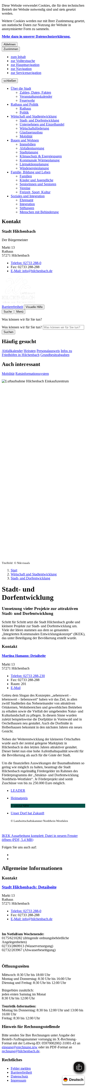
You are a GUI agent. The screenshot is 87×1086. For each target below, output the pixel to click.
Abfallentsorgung (32, 148)
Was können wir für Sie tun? (22, 327)
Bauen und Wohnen (25, 140)
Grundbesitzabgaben (54, 355)
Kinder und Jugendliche (36, 180)
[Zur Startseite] (18, 302)
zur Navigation (21, 69)
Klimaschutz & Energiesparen (41, 156)
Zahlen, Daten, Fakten (35, 92)
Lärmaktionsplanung (34, 164)
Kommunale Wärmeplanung (40, 160)
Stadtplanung (29, 152)
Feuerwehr (27, 100)
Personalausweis (48, 351)
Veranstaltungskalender (36, 96)
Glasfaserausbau (31, 132)
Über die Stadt (21, 88)
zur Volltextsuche (23, 61)
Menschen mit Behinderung (39, 212)
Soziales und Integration (28, 196)
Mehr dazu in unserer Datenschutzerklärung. (36, 36)
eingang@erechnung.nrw (19, 1047)
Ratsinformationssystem (32, 374)
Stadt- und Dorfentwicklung (39, 120)
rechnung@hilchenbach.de (20, 1051)
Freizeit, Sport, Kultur (35, 192)
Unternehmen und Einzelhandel (42, 124)
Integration (27, 204)
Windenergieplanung (34, 168)
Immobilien (28, 144)
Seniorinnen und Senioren (38, 184)
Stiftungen (27, 208)
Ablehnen (10, 44)
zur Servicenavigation (26, 73)
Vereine (25, 188)
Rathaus (25, 108)
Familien (26, 176)
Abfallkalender (12, 351)
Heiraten (30, 351)
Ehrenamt (26, 200)
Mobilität (26, 136)
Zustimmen (11, 49)
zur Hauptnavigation (25, 65)
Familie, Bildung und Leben (30, 172)
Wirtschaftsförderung (34, 128)
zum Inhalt (18, 57)
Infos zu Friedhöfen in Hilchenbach (37, 353)
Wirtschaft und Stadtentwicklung (34, 116)
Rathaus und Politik (24, 104)
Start (14, 570)
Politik (24, 112)
